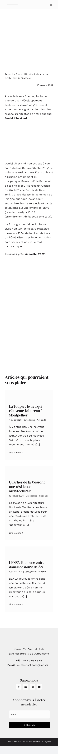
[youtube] (39, 687)
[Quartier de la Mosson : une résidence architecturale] (29, 470)
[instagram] (32, 687)
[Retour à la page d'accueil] (12, 4)
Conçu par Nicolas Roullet (20, 741)
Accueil (9, 74)
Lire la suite (15, 452)
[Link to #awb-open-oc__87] (51, 5)
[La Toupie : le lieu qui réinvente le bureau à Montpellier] (29, 394)
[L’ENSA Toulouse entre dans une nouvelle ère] (29, 551)
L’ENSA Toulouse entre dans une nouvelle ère (26, 565)
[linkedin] (25, 687)
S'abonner (29, 725)
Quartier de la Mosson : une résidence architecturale (27, 487)
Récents (43, 496)
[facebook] (18, 687)
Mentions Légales (42, 741)
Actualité (41, 420)
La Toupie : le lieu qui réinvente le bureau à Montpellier (26, 411)
